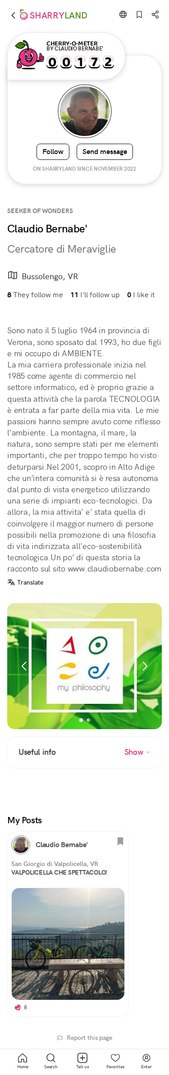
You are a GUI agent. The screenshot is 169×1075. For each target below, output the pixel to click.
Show (134, 752)
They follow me (35, 294)
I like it (141, 294)
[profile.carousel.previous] (24, 666)
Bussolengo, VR (50, 276)
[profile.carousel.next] (145, 666)
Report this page (89, 1038)
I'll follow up (95, 294)
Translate (30, 582)
